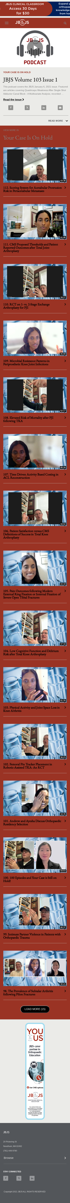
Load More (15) (35, 1009)
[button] (35, 1158)
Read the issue (12, 99)
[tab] (35, 1159)
